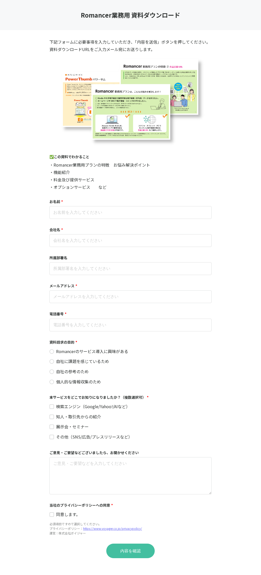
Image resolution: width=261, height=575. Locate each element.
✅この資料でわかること (69, 156)
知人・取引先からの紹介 (78, 417)
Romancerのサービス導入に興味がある (92, 351)
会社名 (56, 229)
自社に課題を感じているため (82, 361)
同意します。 (68, 514)
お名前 (56, 201)
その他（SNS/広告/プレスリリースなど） (94, 437)
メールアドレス (63, 285)
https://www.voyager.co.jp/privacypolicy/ (112, 528)
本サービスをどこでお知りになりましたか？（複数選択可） (99, 397)
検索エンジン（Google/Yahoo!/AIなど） (93, 406)
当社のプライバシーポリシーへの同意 (81, 505)
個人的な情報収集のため (78, 382)
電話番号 (58, 313)
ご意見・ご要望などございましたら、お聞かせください (94, 452)
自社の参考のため (72, 371)
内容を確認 (130, 551)
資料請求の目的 (63, 342)
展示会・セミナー (72, 426)
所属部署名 (58, 257)
